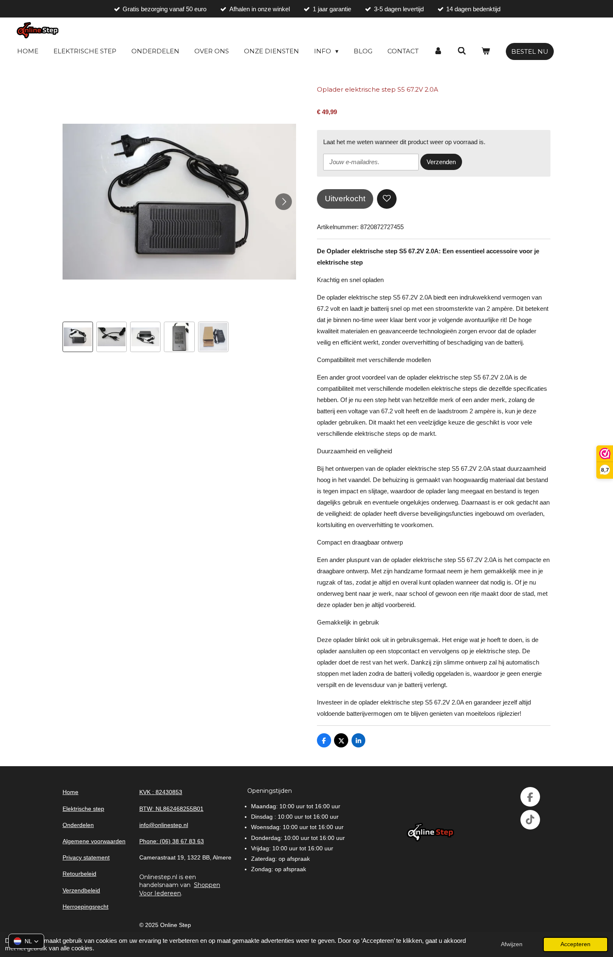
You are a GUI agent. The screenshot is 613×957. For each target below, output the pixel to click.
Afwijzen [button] (512, 944)
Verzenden (441, 161)
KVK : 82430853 (160, 792)
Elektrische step (83, 808)
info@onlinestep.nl (163, 825)
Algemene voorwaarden (94, 841)
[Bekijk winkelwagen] (485, 51)
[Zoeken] (462, 51)
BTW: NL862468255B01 (171, 808)
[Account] (438, 51)
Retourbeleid (79, 873)
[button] (78, 337)
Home (70, 792)
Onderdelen (78, 825)
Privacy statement (86, 857)
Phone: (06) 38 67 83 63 (171, 841)
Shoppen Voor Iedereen (179, 889)
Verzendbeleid (81, 890)
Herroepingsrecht (85, 906)
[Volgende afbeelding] (283, 201)
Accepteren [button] (575, 944)
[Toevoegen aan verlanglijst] (387, 199)
